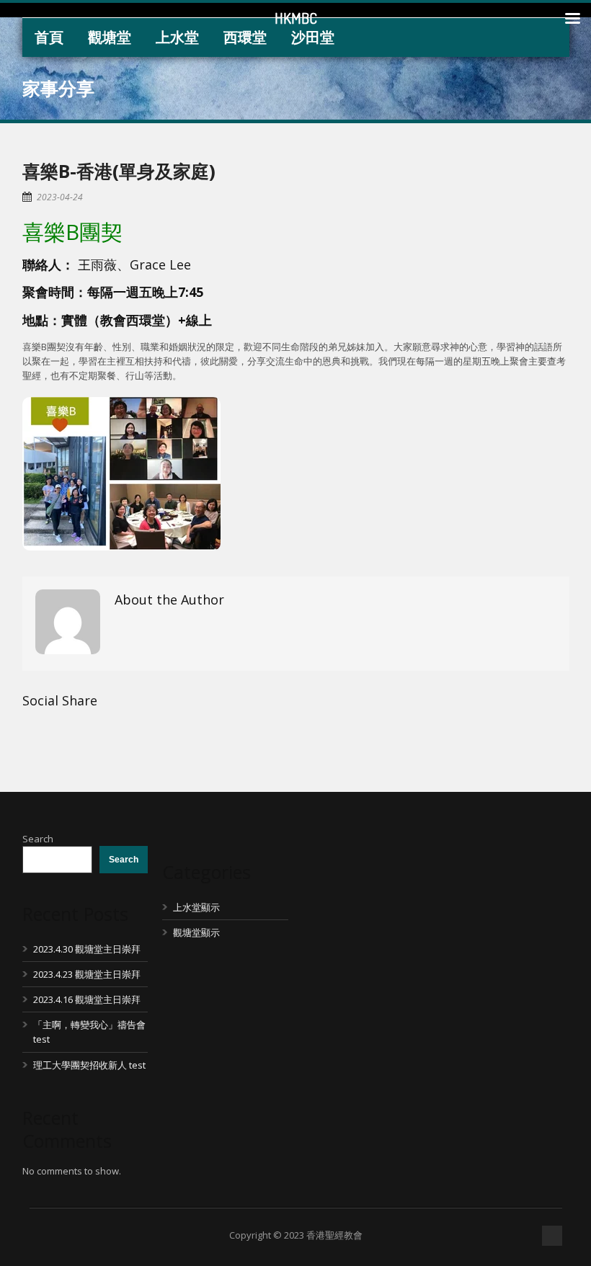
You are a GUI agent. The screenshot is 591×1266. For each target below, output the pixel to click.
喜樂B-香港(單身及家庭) (118, 171)
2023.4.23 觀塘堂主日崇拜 (87, 974)
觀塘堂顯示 (196, 932)
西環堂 (245, 37)
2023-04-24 (60, 197)
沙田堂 (312, 37)
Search (37, 838)
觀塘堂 (109, 37)
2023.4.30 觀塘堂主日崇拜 (87, 948)
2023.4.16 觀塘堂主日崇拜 (87, 999)
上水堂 (177, 37)
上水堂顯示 (196, 907)
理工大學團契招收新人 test (89, 1064)
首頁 (49, 37)
